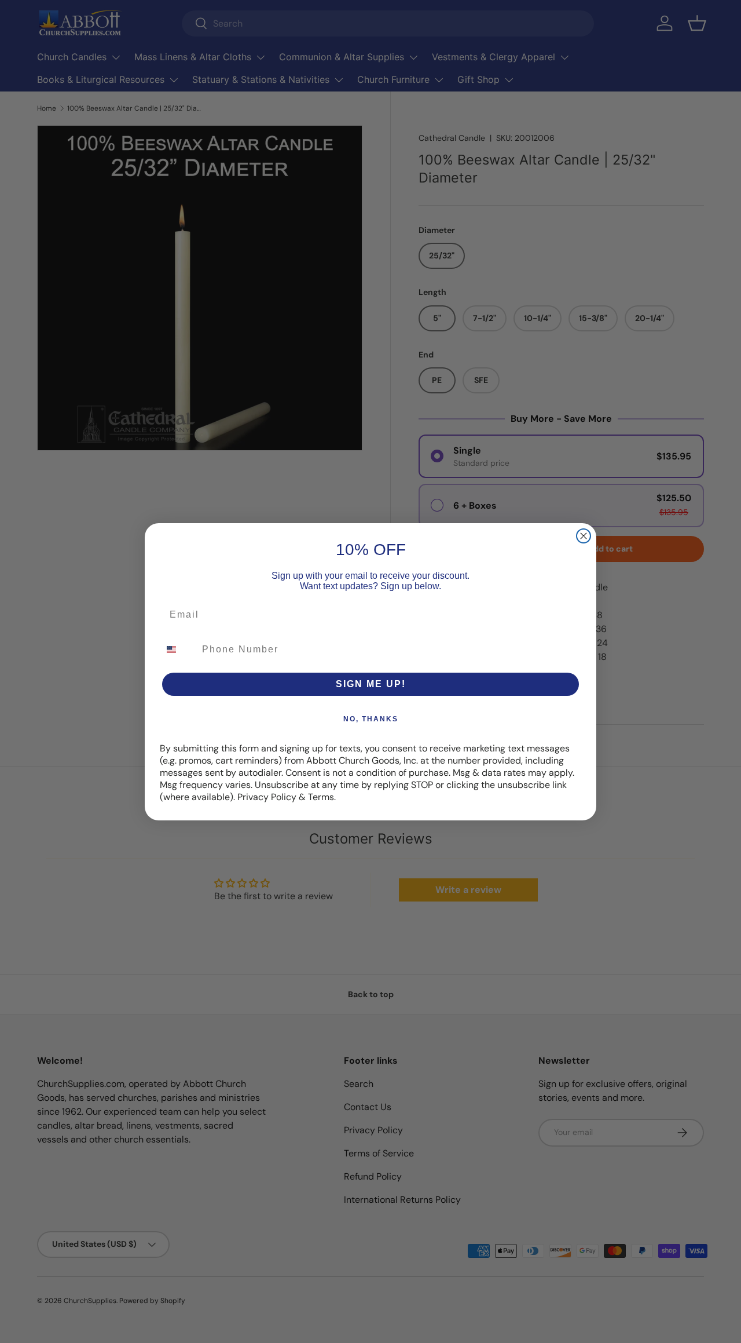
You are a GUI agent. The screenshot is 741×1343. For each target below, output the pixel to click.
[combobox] (178, 649)
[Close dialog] (583, 536)
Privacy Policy (266, 797)
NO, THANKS (370, 719)
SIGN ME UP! (371, 684)
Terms (321, 797)
